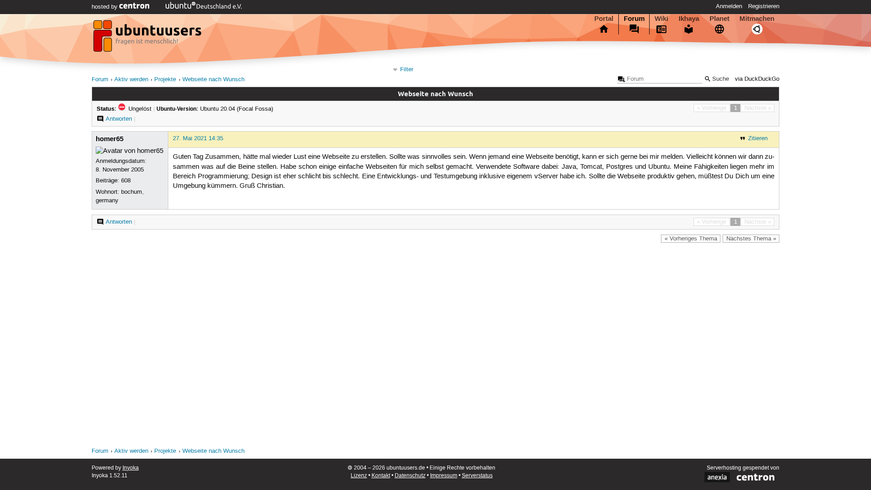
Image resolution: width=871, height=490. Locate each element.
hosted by (105, 6)
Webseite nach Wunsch (213, 79)
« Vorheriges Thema (691, 238)
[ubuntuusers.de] (148, 38)
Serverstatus (477, 475)
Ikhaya (689, 18)
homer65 (109, 138)
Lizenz (359, 475)
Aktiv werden (131, 79)
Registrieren (763, 6)
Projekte (165, 79)
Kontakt (381, 475)
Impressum (443, 475)
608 (126, 180)
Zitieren (758, 138)
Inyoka (130, 468)
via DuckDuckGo (757, 79)
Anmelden (729, 6)
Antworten (119, 118)
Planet (719, 18)
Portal (603, 18)
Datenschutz (410, 475)
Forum (634, 18)
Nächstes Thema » (751, 238)
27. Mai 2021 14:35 (198, 138)
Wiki (661, 18)
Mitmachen (756, 18)
